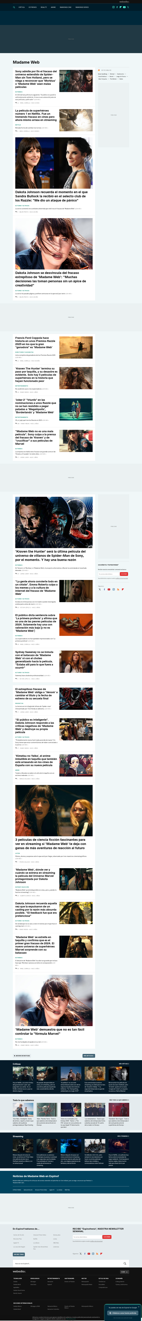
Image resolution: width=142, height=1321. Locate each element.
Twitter (128, 7)
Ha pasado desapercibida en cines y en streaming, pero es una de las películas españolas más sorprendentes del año (46, 1086)
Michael (112, 74)
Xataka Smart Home (19, 1290)
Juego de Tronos (121, 76)
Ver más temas (19, 1254)
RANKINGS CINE (65, 7)
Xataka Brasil (17, 1309)
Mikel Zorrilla (25, 103)
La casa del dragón (19, 1247)
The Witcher (113, 79)
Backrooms (120, 74)
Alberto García (25, 896)
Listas (17, 853)
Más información (71, 1319)
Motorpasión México (87, 1306)
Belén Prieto (24, 212)
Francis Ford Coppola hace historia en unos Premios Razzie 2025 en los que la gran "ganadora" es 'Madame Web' (35, 342)
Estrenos (18, 92)
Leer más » (37, 99)
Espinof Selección (22, 887)
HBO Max (67, 1190)
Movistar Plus (17, 1239)
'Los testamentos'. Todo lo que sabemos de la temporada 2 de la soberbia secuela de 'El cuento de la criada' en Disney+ (95, 1122)
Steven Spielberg (102, 74)
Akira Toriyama (102, 79)
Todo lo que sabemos (23, 1100)
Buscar (125, 1263)
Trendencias (102, 1281)
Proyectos (19, 703)
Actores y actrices (22, 206)
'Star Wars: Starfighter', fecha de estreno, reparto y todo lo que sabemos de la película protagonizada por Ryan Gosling (23, 1122)
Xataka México (17, 1306)
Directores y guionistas (24, 352)
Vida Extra (33, 1284)
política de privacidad (122, 578)
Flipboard (120, 7)
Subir (123, 1272)
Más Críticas (123, 1064)
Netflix (18, 125)
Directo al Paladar (70, 1281)
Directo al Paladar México (70, 1307)
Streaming (18, 1136)
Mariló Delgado (25, 779)
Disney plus (56, 1235)
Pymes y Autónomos (121, 1284)
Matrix (121, 79)
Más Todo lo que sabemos (118, 1100)
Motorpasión (85, 1281)
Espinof (50, 1284)
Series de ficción (28, 1190)
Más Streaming (122, 1136)
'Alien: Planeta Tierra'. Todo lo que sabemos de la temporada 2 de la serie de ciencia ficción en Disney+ (47, 1122)
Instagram (113, 7)
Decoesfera (102, 1284)
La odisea (59, 1190)
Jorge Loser (24, 457)
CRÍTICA (22, 7)
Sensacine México (52, 1306)
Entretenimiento (21, 386)
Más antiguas (89, 1056)
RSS (118, 589)
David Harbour (102, 76)
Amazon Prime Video (41, 1190)
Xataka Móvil (17, 1284)
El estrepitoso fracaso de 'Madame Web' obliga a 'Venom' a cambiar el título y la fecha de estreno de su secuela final (36, 694)
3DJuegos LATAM (35, 1306)
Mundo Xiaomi (17, 1293)
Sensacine (50, 1281)
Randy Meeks (24, 392)
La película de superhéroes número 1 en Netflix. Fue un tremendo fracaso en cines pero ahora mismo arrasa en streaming (36, 115)
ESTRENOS (33, 7)
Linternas (56, 1247)
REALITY (44, 7)
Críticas (17, 1064)
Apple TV (51, 1190)
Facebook (117, 7)
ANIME (53, 7)
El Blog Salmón (120, 1281)
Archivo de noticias (23, 1056)
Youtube (124, 7)
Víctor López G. (25, 607)
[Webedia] (124, 1)
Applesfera (16, 1287)
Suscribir (124, 574)
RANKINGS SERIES (82, 7)
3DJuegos (33, 1281)
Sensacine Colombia (53, 1309)
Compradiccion (103, 1287)
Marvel (111, 76)
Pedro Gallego (25, 862)
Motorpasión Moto (87, 1284)
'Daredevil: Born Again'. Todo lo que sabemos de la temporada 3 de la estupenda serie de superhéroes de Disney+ (119, 1122)
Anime (17, 770)
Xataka (15, 1281)
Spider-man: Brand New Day (40, 1248)
